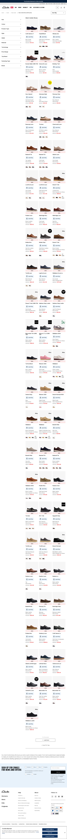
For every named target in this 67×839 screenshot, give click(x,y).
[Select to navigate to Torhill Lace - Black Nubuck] (30, 558)
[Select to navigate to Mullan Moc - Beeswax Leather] (27, 255)
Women (19, 7)
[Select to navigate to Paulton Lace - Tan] (40, 588)
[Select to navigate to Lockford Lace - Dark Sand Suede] (27, 197)
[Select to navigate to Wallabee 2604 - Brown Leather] (54, 345)
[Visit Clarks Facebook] (52, 796)
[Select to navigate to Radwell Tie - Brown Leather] (27, 166)
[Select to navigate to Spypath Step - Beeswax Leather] (54, 528)
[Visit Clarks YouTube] (62, 796)
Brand (3, 65)
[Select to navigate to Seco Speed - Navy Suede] (27, 106)
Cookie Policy (22, 823)
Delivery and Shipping (22, 800)
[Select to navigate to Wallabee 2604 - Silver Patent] (27, 498)
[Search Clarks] (57, 7)
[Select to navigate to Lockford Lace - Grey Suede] (43, 197)
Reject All (50, 832)
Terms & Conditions (6, 823)
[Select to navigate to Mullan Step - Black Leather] (40, 255)
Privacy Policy (14, 823)
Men (16, 7)
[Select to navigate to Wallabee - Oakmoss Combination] (57, 376)
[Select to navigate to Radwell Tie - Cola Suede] (30, 166)
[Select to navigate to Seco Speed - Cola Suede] (30, 106)
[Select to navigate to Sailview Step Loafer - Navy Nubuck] (54, 315)
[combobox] (58, 12)
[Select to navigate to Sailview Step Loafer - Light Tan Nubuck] (40, 315)
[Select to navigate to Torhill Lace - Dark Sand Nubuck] (27, 285)
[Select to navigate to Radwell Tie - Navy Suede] (33, 166)
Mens (35, 767)
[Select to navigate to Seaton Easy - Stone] (27, 406)
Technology (5, 47)
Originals (45, 767)
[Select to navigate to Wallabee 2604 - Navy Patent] (57, 345)
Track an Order (21, 815)
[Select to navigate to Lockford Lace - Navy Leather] (30, 197)
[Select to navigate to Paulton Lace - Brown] (27, 588)
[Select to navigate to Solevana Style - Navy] (40, 106)
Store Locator (20, 810)
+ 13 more (63, 376)
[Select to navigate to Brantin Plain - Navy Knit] (27, 467)
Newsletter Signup (43, 823)
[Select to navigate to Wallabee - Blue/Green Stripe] (60, 376)
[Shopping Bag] (64, 7)
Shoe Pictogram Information (23, 805)
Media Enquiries (37, 800)
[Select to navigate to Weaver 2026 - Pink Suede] (40, 406)
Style (3, 33)
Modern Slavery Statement (31, 823)
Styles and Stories (38, 808)
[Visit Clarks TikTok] (59, 796)
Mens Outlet (13, 12)
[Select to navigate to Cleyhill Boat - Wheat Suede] (40, 46)
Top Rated (4, 56)
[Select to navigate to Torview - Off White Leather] (27, 528)
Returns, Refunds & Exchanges (24, 803)
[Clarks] (6, 7)
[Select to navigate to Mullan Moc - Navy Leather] (30, 255)
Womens (29, 767)
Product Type (5, 28)
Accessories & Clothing (38, 7)
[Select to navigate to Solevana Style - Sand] (43, 106)
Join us (58, 772)
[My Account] (61, 7)
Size (3, 19)
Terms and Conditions (22, 813)
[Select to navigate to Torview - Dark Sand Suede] (46, 136)
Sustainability (37, 810)
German (28, 774)
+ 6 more (63, 197)
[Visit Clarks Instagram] (55, 796)
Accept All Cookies (50, 836)
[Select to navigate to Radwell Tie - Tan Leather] (40, 166)
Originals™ (25, 7)
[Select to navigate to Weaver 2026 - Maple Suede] (40, 376)
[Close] (64, 832)
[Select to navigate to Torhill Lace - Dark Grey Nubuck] (30, 285)
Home (3, 12)
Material (4, 42)
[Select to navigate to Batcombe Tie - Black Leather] (40, 702)
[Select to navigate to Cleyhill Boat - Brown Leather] (46, 46)
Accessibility (37, 803)
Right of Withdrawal (22, 818)
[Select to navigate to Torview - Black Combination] (40, 136)
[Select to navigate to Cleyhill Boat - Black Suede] (43, 46)
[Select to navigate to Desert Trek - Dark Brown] (57, 197)
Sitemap (36, 805)
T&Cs (54, 777)
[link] (36, 52)
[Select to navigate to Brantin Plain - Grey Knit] (54, 437)
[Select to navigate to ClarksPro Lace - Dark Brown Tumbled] (27, 702)
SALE (12, 7)
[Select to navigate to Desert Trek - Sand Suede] (54, 197)
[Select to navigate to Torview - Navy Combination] (43, 136)
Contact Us (20, 795)
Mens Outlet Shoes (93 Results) (25, 12)
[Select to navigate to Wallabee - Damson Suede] (54, 376)
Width (3, 38)
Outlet (7, 12)
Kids (31, 7)
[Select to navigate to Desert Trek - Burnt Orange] (60, 197)
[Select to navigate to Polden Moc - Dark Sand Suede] (27, 645)
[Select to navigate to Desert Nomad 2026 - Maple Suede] (54, 406)
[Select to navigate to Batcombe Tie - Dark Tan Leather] (54, 702)
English (35, 774)
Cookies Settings (50, 829)
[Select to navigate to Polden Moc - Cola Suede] (40, 498)
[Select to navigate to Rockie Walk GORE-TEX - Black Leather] (27, 76)
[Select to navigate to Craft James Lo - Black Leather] (54, 645)
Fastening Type (6, 61)
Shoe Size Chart (21, 808)
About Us (36, 795)
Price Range (5, 51)
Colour (3, 24)
